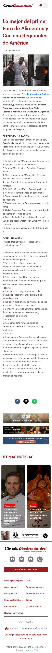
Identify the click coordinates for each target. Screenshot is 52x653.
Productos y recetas (35, 587)
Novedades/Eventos (13, 613)
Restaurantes (10, 506)
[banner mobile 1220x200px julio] (26, 430)
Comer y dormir (11, 587)
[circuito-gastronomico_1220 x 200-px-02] (26, 535)
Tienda (29, 600)
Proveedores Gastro (35, 593)
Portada (33, 506)
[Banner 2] (26, 440)
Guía (28, 581)
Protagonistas (10, 593)
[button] (45, 5)
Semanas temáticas (13, 600)
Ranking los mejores (13, 581)
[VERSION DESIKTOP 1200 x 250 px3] (26, 418)
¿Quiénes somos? (34, 606)
